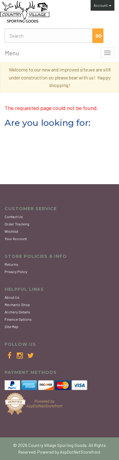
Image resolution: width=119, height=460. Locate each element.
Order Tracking (17, 224)
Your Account (16, 238)
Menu (12, 53)
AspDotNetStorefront (80, 452)
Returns (11, 264)
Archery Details (17, 312)
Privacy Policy (16, 271)
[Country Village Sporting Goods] (25, 12)
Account (101, 5)
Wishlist (11, 231)
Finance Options (18, 319)
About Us (12, 297)
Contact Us (14, 216)
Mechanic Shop (17, 304)
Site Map (11, 326)
